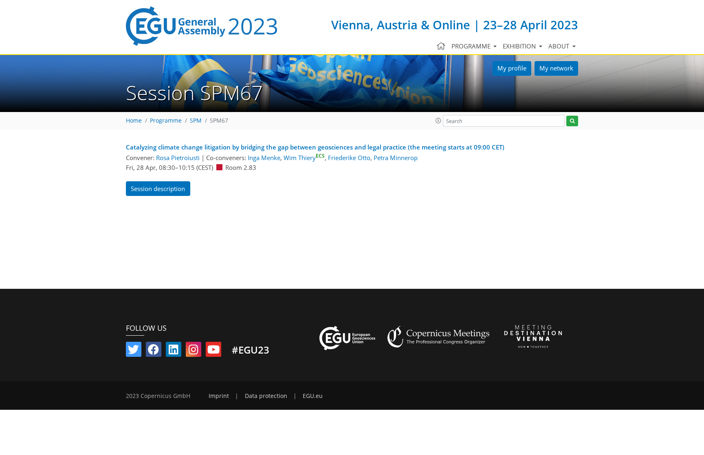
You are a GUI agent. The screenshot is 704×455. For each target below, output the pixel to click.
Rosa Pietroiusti (178, 158)
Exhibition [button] (520, 46)
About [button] (559, 46)
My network (556, 68)
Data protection (266, 396)
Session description (158, 189)
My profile (511, 68)
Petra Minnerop (396, 158)
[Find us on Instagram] (193, 351)
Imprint (219, 396)
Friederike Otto (349, 158)
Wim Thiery (304, 158)
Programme (166, 120)
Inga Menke (264, 158)
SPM (196, 120)
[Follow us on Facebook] (153, 351)
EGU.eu (313, 396)
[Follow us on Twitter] (133, 351)
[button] (438, 120)
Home (134, 120)
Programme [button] (471, 46)
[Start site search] (572, 121)
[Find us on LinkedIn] (173, 351)
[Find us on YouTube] (213, 351)
